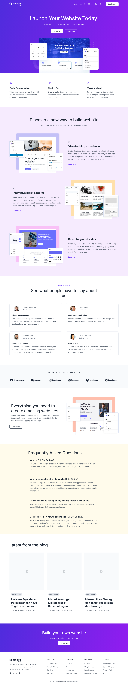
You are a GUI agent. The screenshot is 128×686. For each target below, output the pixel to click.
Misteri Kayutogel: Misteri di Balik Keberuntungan (59, 603)
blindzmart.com (61, 681)
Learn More (72, 164)
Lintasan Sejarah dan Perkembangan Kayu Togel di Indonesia (24, 603)
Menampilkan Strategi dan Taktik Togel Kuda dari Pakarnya (99, 603)
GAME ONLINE (16, 594)
